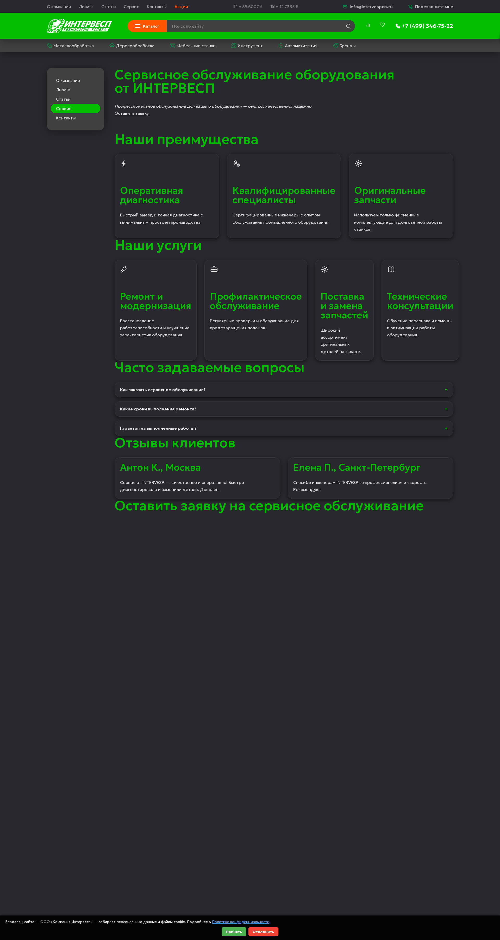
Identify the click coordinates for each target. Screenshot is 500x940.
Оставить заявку (132, 113)
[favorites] (382, 25)
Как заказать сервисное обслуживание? (163, 389)
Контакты (157, 6)
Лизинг (86, 6)
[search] (348, 26)
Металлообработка (73, 45)
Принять (234, 931)
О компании (59, 6)
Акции (181, 6)
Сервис (131, 6)
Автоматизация (301, 45)
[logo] (79, 26)
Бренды (348, 45)
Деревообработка (135, 45)
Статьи (108, 6)
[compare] (368, 25)
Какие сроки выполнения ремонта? (158, 408)
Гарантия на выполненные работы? (158, 428)
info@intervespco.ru (371, 6)
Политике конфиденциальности (240, 921)
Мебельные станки (196, 45)
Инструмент (250, 45)
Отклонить (263, 931)
